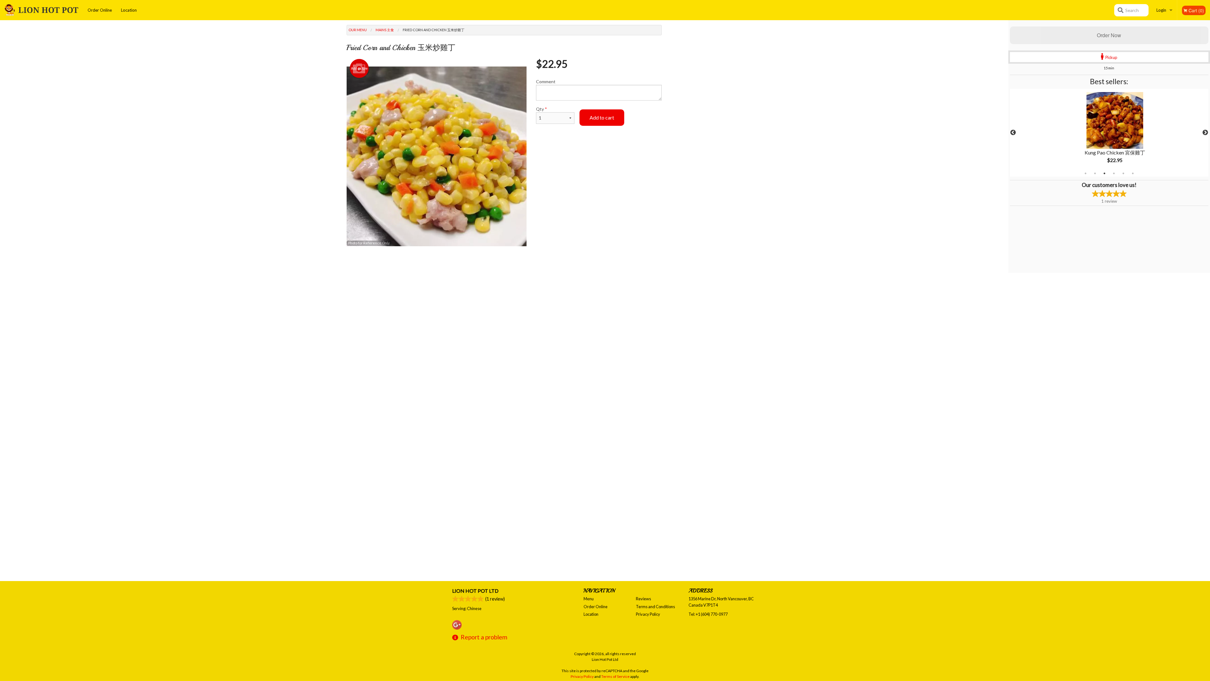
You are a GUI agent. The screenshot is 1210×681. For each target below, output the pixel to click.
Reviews (643, 598)
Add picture (359, 68)
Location (129, 10)
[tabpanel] (1109, 132)
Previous (1013, 133)
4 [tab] (1114, 173)
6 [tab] (1133, 173)
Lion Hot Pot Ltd (475, 591)
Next (1205, 133)
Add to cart (602, 117)
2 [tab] (1095, 173)
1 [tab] (1085, 173)
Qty (541, 109)
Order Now (1109, 35)
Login (1161, 10)
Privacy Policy (648, 614)
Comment (546, 81)
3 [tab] (1104, 173)
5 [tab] (1123, 173)
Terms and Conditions (655, 606)
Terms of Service (615, 676)
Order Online (100, 10)
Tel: (708, 614)
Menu (589, 598)
